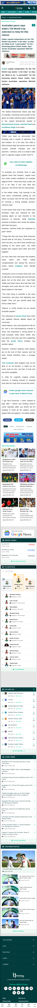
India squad (29, 426)
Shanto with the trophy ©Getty (27, 898)
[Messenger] (31, 988)
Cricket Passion (10, 62)
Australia (12, 426)
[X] (18, 988)
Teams (27, 12)
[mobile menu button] (2, 8)
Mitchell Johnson (20, 426)
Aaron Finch (21, 316)
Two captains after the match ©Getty (12, 869)
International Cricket (15, 17)
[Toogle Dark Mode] (29, 8)
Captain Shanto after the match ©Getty (25, 888)
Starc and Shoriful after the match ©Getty (26, 921)
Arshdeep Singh (8, 127)
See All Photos (19, 931)
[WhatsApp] (27, 988)
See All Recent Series (19, 561)
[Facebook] (5, 988)
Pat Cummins (8, 363)
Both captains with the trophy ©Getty (27, 910)
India (4, 69)
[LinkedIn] (14, 992)
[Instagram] (14, 988)
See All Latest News (20, 840)
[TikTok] (22, 988)
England (18, 266)
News (20, 12)
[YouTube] (10, 988)
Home (3, 12)
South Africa (16, 341)
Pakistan (31, 219)
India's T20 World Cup (19, 429)
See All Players (19, 669)
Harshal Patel (26, 124)
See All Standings (17, 751)
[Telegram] (18, 992)
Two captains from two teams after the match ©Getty (27, 877)
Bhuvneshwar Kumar (11, 124)
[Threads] (22, 992)
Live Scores (12, 12)
